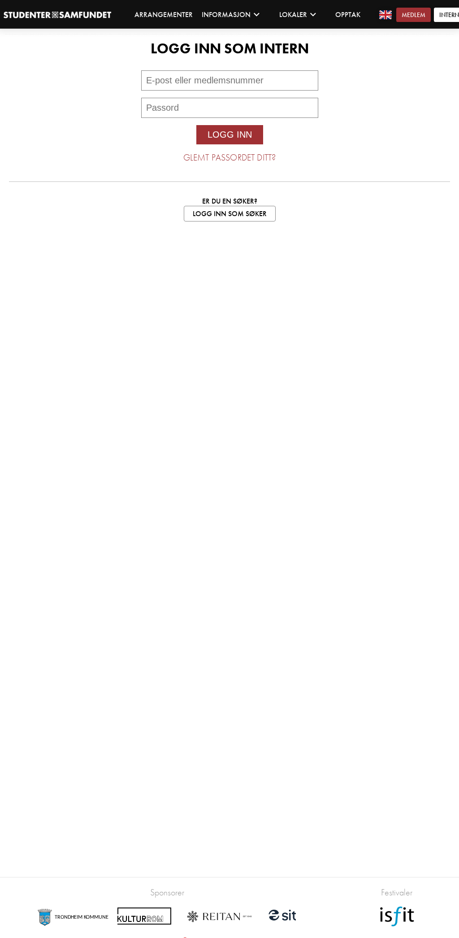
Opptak (347, 14)
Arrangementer (163, 14)
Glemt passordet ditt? (229, 157)
